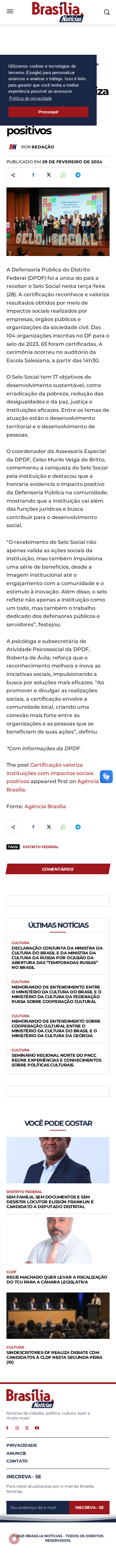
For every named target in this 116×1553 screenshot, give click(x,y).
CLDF (11, 1272)
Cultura (20, 943)
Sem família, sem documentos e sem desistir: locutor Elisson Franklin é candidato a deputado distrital (49, 1201)
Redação (43, 146)
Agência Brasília (45, 806)
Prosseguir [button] (48, 112)
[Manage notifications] (14, 1539)
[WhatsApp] (62, 174)
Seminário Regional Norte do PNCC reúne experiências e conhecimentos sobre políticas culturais (56, 1060)
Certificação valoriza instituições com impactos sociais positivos (49, 773)
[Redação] (13, 146)
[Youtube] (37, 1427)
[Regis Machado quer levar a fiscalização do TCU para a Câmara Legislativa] (58, 1240)
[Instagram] (17, 1427)
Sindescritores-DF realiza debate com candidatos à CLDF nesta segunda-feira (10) (54, 1357)
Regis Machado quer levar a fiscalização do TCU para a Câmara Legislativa (56, 1279)
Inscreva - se (89, 1507)
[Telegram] (77, 174)
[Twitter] (48, 174)
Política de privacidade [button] (30, 98)
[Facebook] (33, 174)
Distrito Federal (41, 847)
